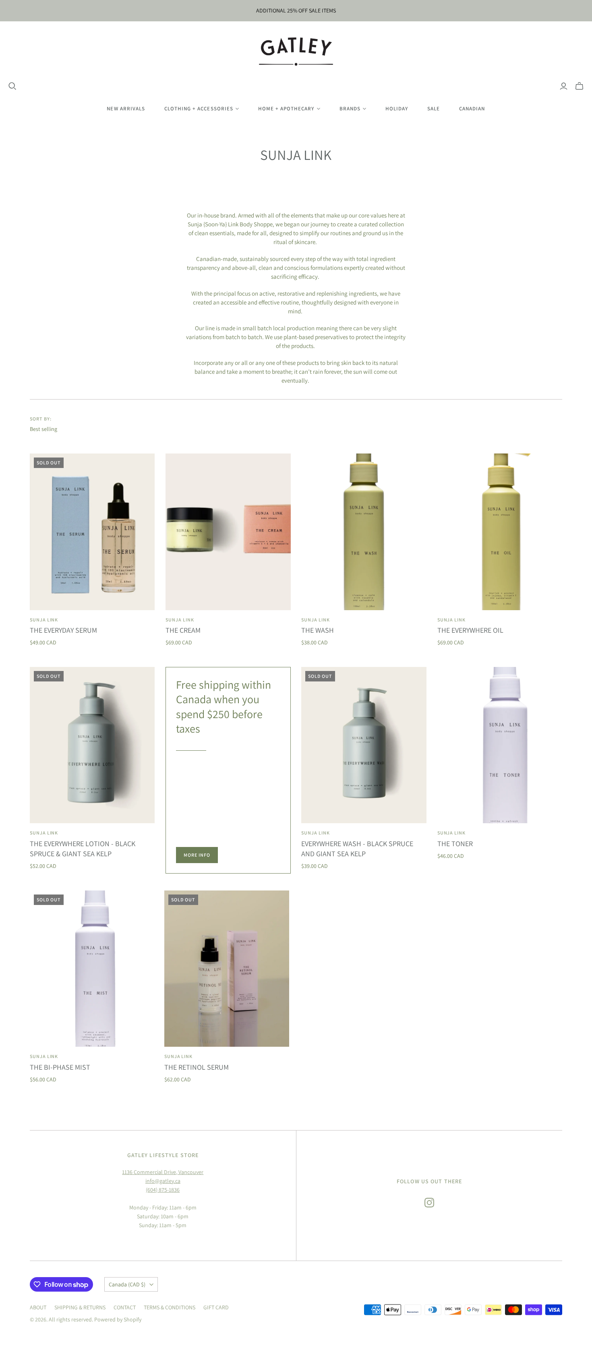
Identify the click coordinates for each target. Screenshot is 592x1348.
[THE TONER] (500, 745)
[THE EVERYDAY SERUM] (92, 531)
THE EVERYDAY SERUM (63, 630)
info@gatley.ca (162, 1180)
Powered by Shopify (117, 1319)
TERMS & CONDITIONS (169, 1307)
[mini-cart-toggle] (579, 86)
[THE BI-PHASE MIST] (92, 968)
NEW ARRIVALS (126, 108)
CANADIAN (472, 108)
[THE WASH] (363, 531)
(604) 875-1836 (163, 1189)
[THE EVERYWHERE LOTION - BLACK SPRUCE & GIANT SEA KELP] (92, 745)
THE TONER (455, 843)
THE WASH (317, 630)
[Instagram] (429, 1202)
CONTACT (125, 1307)
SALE (433, 108)
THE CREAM (183, 630)
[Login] (563, 86)
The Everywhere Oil (470, 630)
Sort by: (41, 419)
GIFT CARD (216, 1307)
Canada (127, 1284)
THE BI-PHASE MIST (60, 1067)
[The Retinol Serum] (227, 968)
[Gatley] (296, 51)
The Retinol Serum (196, 1067)
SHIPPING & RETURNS (80, 1307)
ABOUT (38, 1307)
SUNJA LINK (44, 620)
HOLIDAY (396, 108)
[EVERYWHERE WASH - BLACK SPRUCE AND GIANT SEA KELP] (363, 745)
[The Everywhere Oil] (500, 531)
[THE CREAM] (228, 531)
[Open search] (12, 86)
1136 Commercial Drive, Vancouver (162, 1172)
